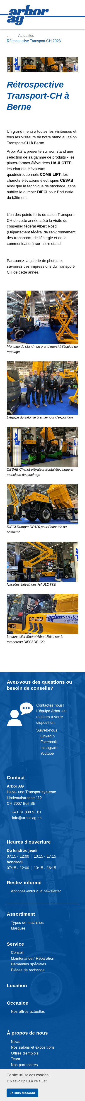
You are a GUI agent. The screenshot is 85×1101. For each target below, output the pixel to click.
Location (17, 985)
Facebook (48, 742)
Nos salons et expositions (32, 1047)
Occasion (18, 1003)
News (15, 1042)
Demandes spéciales (28, 964)
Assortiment (21, 914)
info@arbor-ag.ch (26, 818)
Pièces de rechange (27, 970)
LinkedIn (47, 736)
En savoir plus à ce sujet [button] (26, 1081)
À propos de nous (27, 1032)
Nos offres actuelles (27, 1011)
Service (15, 944)
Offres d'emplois (24, 1053)
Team (15, 1059)
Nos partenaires (24, 1065)
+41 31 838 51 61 (26, 812)
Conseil (17, 952)
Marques (18, 928)
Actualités (26, 35)
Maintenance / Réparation (32, 958)
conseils (40, 688)
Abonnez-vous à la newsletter (35, 891)
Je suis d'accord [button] (22, 1093)
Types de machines (27, 922)
